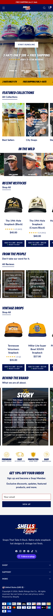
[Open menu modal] (3, 7)
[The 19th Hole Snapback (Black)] (13, 205)
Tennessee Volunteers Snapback (13, 349)
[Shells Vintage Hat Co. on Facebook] (16, 551)
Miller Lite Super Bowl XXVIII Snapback (37, 349)
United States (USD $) (14, 587)
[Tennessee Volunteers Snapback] (13, 330)
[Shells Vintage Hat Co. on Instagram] (20, 551)
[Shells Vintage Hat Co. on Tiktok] (32, 551)
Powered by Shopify (10, 597)
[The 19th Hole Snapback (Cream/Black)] (37, 205)
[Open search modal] (44, 7)
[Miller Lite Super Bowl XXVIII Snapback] (37, 330)
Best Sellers (8, 140)
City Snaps (31, 140)
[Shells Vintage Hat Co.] (26, 7)
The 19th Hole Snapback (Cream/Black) (37, 224)
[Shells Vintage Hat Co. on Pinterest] (28, 551)
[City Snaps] (37, 120)
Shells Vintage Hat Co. (27, 591)
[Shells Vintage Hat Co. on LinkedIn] (24, 551)
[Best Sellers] (13, 120)
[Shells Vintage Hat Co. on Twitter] (36, 551)
